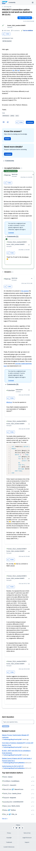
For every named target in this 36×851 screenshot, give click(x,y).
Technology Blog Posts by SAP (12, 739)
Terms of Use (27, 833)
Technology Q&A (7, 6)
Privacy (9, 833)
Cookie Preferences (9, 847)
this (14, 70)
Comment (30, 122)
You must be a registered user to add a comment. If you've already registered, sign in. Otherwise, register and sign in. (17, 226)
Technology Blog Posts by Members (14, 762)
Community (12, 2)
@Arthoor (9, 402)
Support (27, 842)
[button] (3, 33)
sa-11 (17, 115)
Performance (6, 115)
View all (4, 818)
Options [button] (33, 18)
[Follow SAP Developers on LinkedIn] (22, 828)
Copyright (9, 837)
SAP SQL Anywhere (7, 41)
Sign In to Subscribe (25, 17)
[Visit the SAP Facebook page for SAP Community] (13, 828)
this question (25, 291)
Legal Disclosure (27, 837)
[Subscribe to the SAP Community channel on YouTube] (19, 828)
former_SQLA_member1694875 (16, 25)
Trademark (9, 842)
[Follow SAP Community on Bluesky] (16, 828)
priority (12, 115)
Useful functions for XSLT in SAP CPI (12, 766)
